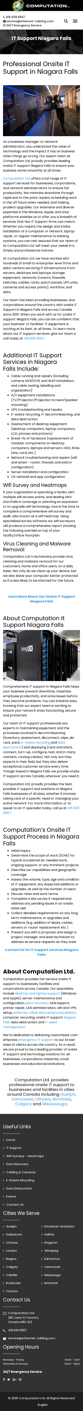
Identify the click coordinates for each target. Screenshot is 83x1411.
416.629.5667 (15, 17)
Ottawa (43, 1099)
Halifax (49, 1234)
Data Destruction (19, 1188)
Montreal (61, 1099)
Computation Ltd (16, 178)
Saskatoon (14, 1234)
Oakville (11, 1275)
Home (10, 1140)
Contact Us (15, 1204)
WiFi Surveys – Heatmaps (25, 1156)
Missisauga (52, 1275)
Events (11, 1196)
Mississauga (54, 1104)
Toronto (12, 1291)
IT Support (14, 1148)
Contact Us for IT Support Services (41, 952)
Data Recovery (17, 1164)
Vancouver (22, 1099)
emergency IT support (36, 1040)
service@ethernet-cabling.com (30, 21)
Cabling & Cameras (21, 1172)
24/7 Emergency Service (23, 25)
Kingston (50, 1242)
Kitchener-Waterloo (59, 1226)
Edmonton (52, 1259)
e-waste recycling (35, 742)
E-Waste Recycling (20, 1180)
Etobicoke (13, 1283)
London (11, 1250)
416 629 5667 (34, 338)
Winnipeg (51, 1250)
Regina (11, 1259)
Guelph (67, 1094)
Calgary (23, 1104)
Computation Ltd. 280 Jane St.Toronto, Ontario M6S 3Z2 (23, 1317)
